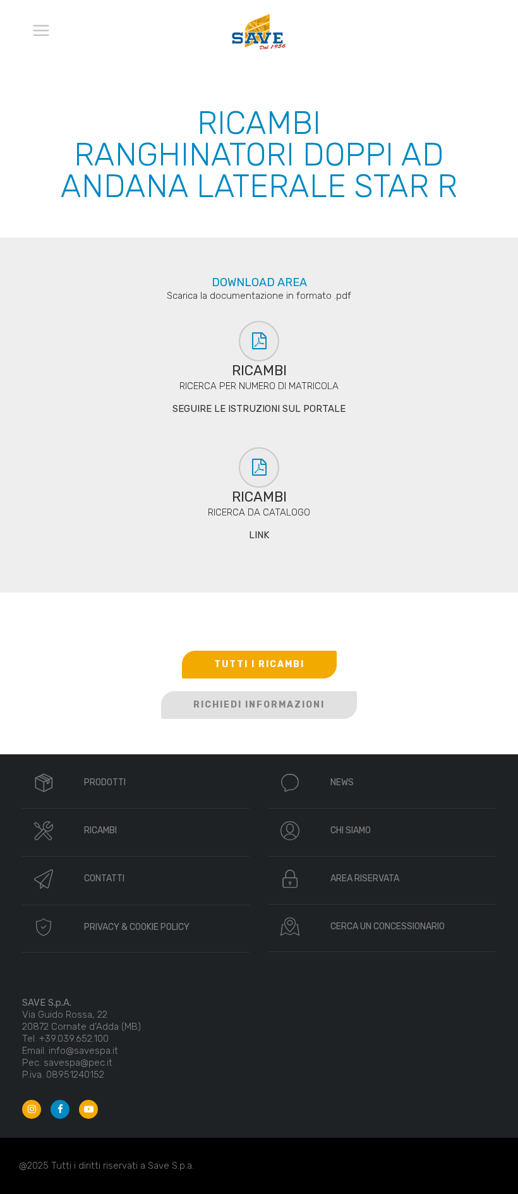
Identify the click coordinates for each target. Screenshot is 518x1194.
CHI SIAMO (350, 830)
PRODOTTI (105, 782)
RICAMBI (100, 830)
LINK (259, 535)
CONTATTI (104, 878)
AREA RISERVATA (364, 878)
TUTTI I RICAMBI (259, 664)
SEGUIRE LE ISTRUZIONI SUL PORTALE (259, 408)
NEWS (342, 782)
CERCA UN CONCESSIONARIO (387, 926)
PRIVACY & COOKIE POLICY (137, 927)
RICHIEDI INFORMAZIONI (259, 704)
